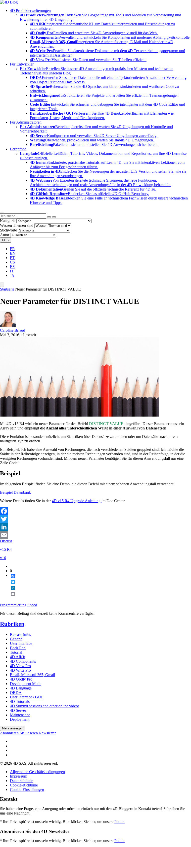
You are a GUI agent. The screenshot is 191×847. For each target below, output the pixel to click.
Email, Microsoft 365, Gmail (32, 675)
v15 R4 (6, 549)
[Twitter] (95, 519)
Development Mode (25, 684)
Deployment (19, 719)
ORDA (16, 692)
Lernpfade (18, 149)
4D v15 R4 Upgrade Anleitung (76, 501)
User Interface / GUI (26, 697)
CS (12, 262)
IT (12, 271)
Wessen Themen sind (16, 225)
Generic (16, 639)
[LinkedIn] (95, 527)
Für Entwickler (22, 64)
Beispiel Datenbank (15, 492)
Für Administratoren (26, 122)
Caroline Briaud (12, 330)
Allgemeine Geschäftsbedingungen (37, 772)
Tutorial (16, 652)
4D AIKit (17, 657)
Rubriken (12, 624)
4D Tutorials (20, 701)
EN (12, 253)
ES (12, 266)
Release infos (20, 634)
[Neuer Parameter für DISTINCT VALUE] (79, 415)
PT (12, 258)
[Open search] (2, 212)
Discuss (6, 541)
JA (12, 275)
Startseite (7, 289)
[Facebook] (95, 511)
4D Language (21, 688)
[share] (11, 598)
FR (12, 249)
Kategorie (7, 221)
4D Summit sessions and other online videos (44, 706)
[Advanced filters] (49, 217)
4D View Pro (20, 666)
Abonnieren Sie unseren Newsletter (28, 733)
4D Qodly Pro (21, 679)
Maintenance (20, 715)
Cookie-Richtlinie (24, 785)
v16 (3, 558)
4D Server (18, 710)
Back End (18, 648)
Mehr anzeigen (12, 728)
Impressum (18, 776)
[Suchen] (54, 217)
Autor (4, 235)
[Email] (95, 535)
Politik (119, 821)
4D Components (23, 661)
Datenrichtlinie (21, 781)
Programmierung (13, 605)
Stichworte (8, 230)
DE (5, 240)
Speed (32, 605)
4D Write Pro (20, 670)
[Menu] (2, 284)
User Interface (21, 643)
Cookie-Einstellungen (27, 789)
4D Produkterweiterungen (30, 10)
